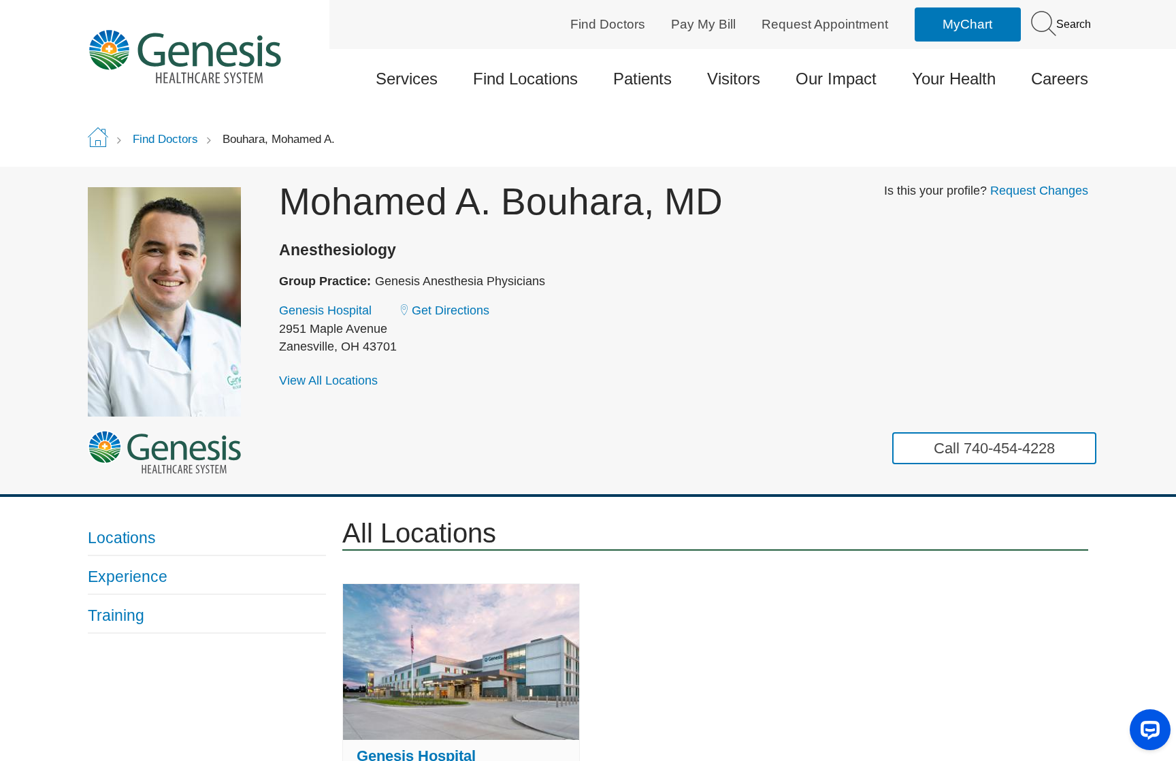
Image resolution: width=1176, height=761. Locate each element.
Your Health (954, 78)
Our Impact (836, 78)
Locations (122, 538)
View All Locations (328, 380)
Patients (642, 78)
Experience (127, 576)
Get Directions (450, 310)
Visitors (733, 78)
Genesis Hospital (325, 310)
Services (407, 78)
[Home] (207, 56)
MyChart (967, 24)
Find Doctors (607, 24)
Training (116, 615)
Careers (1059, 78)
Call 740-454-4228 (994, 448)
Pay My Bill (703, 24)
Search (1072, 24)
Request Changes (1039, 190)
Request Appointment (825, 24)
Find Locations (525, 78)
